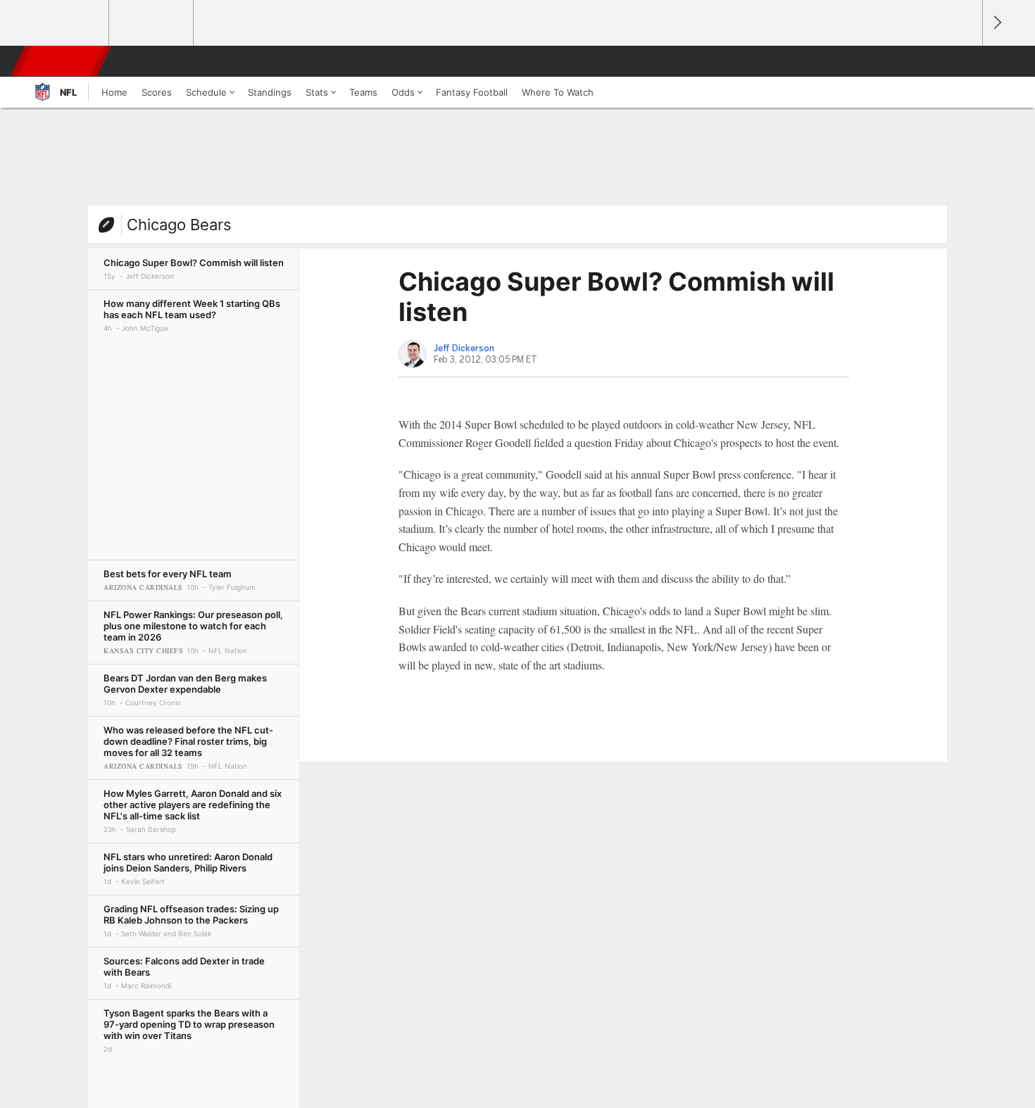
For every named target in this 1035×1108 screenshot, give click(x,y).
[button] (965, 61)
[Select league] (68, 23)
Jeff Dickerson (464, 348)
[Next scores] (996, 23)
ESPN (62, 61)
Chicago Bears (179, 224)
